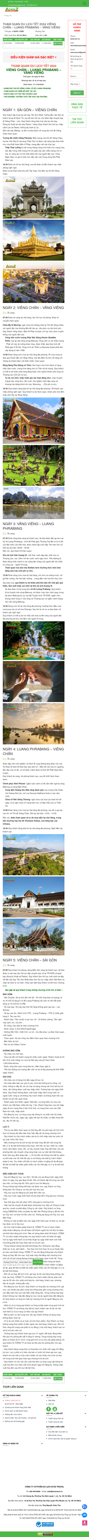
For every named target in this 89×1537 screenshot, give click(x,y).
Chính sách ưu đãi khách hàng (16, 1411)
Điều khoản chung (55, 1435)
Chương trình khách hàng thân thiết (18, 1407)
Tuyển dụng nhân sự (56, 1418)
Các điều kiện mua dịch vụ (58, 1432)
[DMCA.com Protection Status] (45, 1534)
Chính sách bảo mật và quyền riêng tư (62, 1438)
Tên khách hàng (76, 67)
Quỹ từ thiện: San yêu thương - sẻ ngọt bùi (20, 1418)
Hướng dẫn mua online (13, 1414)
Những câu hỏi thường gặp (15, 1421)
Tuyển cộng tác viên (55, 1422)
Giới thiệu (51, 1400)
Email (73, 76)
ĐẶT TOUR (58, 43)
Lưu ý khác (37, 1262)
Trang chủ (7, 15)
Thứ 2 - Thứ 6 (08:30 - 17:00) (19, 2)
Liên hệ (51, 1404)
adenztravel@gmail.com (18, 5)
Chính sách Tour (25, 1262)
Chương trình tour (11, 1262)
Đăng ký (77, 93)
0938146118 (33, 5)
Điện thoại (75, 84)
